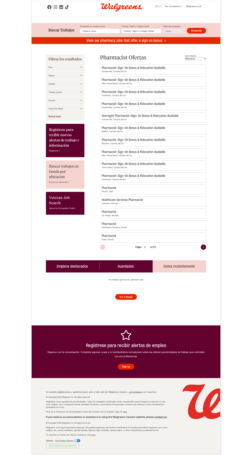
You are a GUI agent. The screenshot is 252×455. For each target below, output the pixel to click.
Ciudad (52, 84)
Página (138, 247)
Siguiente (197, 248)
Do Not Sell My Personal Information (62, 446)
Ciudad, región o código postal (135, 26)
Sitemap (49, 441)
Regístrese (53, 151)
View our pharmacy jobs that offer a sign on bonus (124, 40)
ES (157, 6)
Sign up (126, 366)
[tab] (72, 266)
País (50, 67)
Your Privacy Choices (64, 441)
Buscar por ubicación (58, 182)
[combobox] (141, 31)
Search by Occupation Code (61, 208)
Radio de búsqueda (171, 26)
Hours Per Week (56, 109)
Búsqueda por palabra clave (92, 26)
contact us (160, 417)
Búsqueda (196, 30)
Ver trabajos (126, 297)
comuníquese (135, 392)
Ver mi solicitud (172, 6)
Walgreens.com (193, 6)
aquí (125, 412)
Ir (157, 245)
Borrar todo (55, 116)
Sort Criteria (190, 56)
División (52, 100)
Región (52, 75)
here (93, 435)
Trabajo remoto (55, 92)
